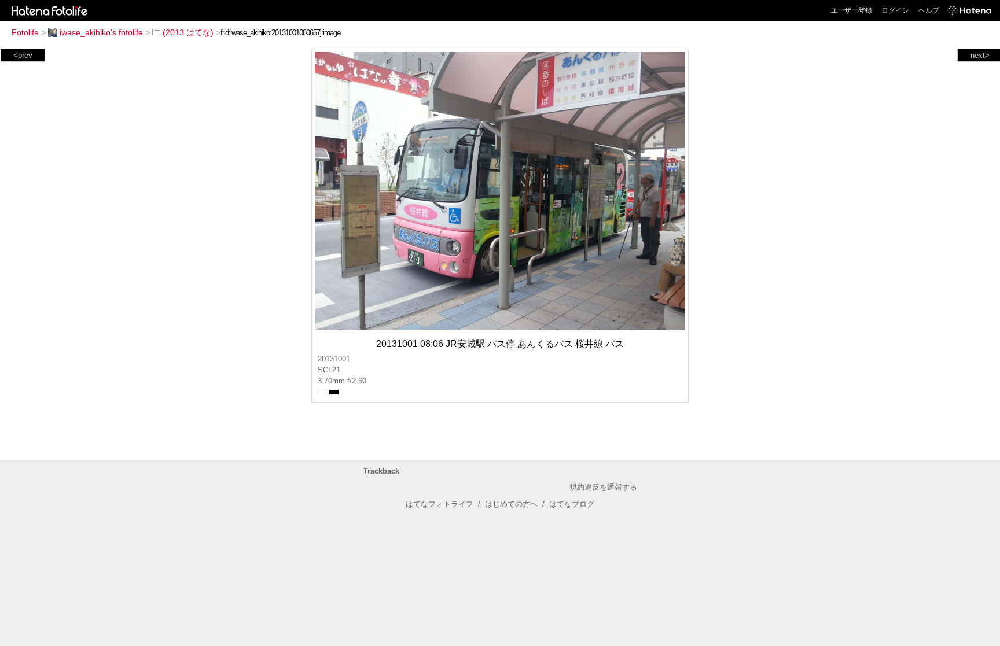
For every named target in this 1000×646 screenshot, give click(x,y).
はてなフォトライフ (439, 504)
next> (980, 55)
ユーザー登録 (851, 10)
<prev (22, 55)
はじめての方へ (511, 504)
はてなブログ (571, 504)
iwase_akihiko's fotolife (101, 32)
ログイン (895, 10)
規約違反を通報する (603, 487)
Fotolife (25, 32)
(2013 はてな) (188, 32)
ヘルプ (928, 10)
